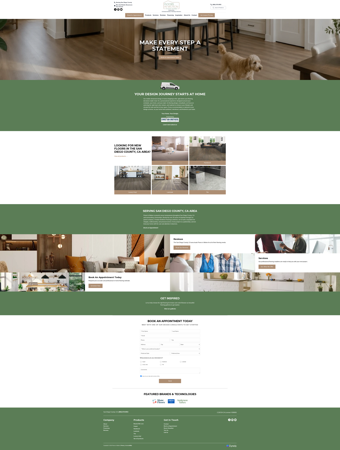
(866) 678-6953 (216, 4)
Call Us (166, 432)
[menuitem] (149, 424)
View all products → (121, 156)
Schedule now (95, 286)
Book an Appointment (134, 15)
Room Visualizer (169, 428)
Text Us (166, 430)
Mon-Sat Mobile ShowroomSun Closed (124, 5)
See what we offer (267, 266)
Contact (194, 15)
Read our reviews (182, 247)
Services (156, 15)
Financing (170, 15)
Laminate (184, 361)
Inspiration (178, 15)
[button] (148, 15)
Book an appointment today (170, 57)
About (105, 424)
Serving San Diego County (124, 2)
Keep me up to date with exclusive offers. (151, 376)
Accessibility (128, 445)
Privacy (123, 445)
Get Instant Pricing (206, 15)
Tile (163, 364)
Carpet (143, 361)
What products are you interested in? (151, 358)
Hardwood (164, 361)
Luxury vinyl (145, 364)
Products (148, 15)
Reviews (163, 15)
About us (187, 15)
